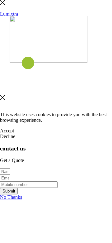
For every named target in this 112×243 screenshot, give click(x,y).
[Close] (2, 3)
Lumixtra (9, 14)
